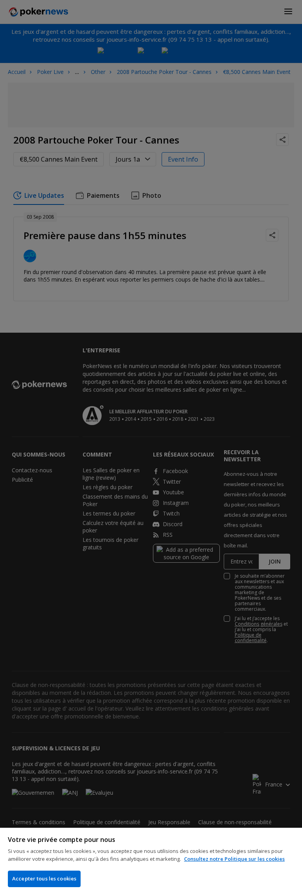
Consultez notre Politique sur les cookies (234, 858)
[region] (151, 861)
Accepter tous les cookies (44, 878)
